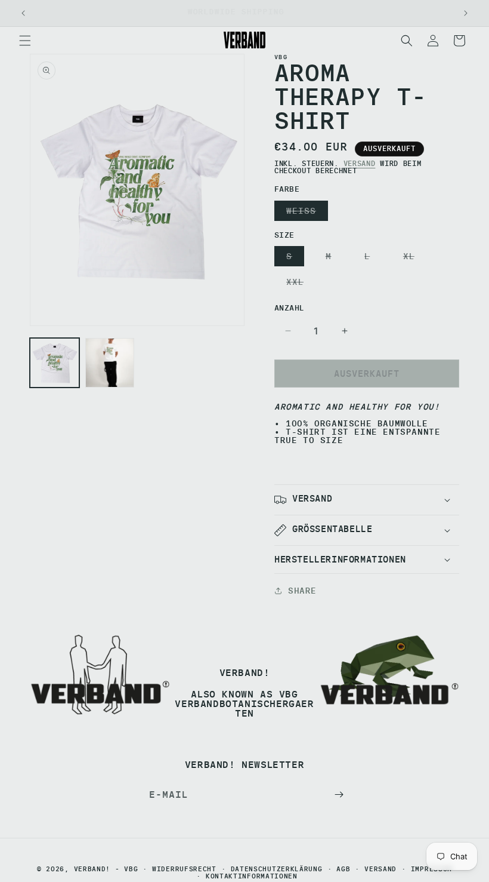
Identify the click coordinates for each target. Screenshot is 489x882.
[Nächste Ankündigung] (466, 13)
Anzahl (289, 307)
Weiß (303, 213)
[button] (25, 40)
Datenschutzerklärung (277, 869)
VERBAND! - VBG (106, 869)
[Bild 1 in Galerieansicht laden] (54, 363)
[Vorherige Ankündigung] (23, 13)
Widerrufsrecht (184, 869)
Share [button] (302, 590)
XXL (297, 284)
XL (411, 258)
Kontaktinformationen (252, 876)
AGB (343, 869)
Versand (359, 163)
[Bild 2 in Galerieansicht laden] (110, 363)
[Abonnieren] (339, 794)
